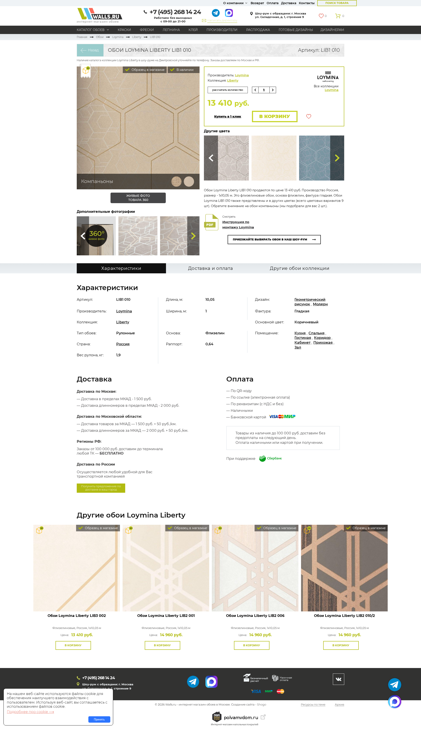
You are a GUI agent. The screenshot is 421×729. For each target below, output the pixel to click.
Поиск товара (337, 3)
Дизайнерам (332, 30)
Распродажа (258, 30)
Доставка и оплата (210, 268)
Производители (222, 30)
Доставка (288, 3)
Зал (297, 347)
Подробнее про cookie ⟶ (30, 712)
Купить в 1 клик (227, 116)
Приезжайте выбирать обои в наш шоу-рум (270, 239)
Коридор (322, 338)
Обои (99, 37)
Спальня (317, 333)
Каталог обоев (91, 30)
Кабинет (302, 342)
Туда (193, 235)
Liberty (136, 37)
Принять (99, 719)
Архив (339, 704)
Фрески (147, 30)
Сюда (83, 235)
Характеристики (121, 268)
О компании (233, 3)
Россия (123, 344)
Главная (82, 37)
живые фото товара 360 (138, 198)
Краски (124, 30)
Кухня (300, 333)
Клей (193, 30)
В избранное (308, 116)
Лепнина (171, 30)
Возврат (257, 3)
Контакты (307, 3)
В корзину (274, 116)
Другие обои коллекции (300, 268)
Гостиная (302, 338)
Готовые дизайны (296, 30)
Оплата (272, 3)
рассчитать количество (227, 89)
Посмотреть (76, 601)
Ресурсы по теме (313, 704)
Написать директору (222, 20)
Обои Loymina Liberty (77, 616)
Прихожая (323, 342)
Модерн (320, 304)
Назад (93, 50)
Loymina (117, 37)
